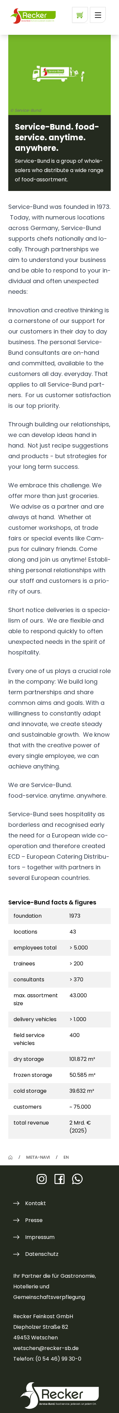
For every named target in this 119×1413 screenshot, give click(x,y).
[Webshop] (80, 15)
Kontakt (35, 1203)
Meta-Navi (38, 1157)
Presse (34, 1220)
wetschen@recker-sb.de (46, 1348)
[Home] (10, 1157)
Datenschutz (42, 1254)
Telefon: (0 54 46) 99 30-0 (47, 1359)
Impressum (40, 1237)
